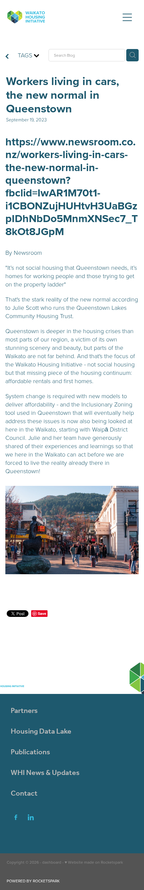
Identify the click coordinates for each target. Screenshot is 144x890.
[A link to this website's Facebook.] (15, 817)
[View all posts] (7, 56)
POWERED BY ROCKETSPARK (33, 881)
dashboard (51, 862)
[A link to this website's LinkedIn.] (31, 817)
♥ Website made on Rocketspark (94, 862)
